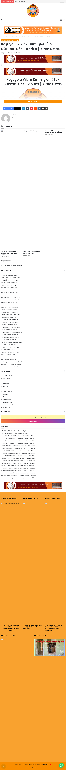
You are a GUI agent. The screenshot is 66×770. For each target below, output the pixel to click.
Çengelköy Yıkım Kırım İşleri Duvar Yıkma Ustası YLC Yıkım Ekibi (18, 443)
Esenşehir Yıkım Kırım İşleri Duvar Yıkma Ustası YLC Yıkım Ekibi (18, 458)
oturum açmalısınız (17, 265)
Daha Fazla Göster (33, 101)
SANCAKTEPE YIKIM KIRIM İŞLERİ (11, 312)
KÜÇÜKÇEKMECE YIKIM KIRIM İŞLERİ (12, 362)
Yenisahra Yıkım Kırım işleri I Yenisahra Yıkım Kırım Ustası (53, 131)
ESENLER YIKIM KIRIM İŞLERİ (9, 329)
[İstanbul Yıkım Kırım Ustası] (33, 10)
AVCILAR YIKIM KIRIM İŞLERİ (9, 282)
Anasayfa (4, 37)
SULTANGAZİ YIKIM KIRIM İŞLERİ (10, 352)
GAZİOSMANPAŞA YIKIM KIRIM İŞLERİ (12, 342)
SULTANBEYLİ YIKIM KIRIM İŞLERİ (11, 315)
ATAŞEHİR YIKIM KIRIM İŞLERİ (10, 280)
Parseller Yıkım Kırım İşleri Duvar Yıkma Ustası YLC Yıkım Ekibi (18, 455)
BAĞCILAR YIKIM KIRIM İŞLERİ (10, 285)
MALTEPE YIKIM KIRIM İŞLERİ (10, 307)
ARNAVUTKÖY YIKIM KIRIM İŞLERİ (11, 277)
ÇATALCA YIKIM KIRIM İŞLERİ (10, 367)
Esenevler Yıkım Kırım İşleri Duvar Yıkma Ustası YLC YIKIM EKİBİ (18, 460)
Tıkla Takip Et (33, 421)
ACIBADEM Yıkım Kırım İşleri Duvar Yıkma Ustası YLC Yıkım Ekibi (18, 448)
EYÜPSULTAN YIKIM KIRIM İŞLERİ (11, 337)
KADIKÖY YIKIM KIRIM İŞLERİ (9, 302)
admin (14, 115)
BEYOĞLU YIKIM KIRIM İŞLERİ (10, 324)
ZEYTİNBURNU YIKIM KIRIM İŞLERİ (11, 357)
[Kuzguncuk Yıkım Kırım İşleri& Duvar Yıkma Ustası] (33, 190)
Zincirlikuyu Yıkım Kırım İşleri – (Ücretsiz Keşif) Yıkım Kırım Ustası (18, 431)
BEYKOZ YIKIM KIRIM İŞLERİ (9, 295)
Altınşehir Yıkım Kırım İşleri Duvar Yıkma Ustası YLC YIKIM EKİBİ (18, 468)
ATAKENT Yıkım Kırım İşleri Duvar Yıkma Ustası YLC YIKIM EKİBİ (18, 465)
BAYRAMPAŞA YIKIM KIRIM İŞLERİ (11, 327)
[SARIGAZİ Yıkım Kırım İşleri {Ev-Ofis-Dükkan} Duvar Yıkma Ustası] (11, 190)
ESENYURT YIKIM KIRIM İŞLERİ (10, 334)
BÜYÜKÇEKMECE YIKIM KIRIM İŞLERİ (12, 332)
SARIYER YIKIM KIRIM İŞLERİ (9, 349)
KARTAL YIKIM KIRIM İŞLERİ (9, 305)
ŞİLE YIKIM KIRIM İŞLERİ (8, 354)
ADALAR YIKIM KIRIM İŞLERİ (9, 275)
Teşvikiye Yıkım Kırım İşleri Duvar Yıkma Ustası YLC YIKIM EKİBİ (18, 473)
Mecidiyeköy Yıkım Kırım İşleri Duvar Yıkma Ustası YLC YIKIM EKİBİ (19, 475)
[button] (61, 765)
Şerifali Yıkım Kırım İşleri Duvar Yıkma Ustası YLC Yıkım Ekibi (17, 450)
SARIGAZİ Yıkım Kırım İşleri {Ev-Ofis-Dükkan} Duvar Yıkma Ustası (10, 253)
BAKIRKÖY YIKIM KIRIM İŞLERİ (10, 287)
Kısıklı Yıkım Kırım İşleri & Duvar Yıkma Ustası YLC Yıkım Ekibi (29, 1)
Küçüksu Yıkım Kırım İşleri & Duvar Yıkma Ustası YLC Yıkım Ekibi (18, 438)
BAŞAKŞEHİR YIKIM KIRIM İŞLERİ (10, 290)
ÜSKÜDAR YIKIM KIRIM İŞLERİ (10, 322)
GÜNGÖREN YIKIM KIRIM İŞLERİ (10, 344)
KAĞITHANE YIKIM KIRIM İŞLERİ (10, 347)
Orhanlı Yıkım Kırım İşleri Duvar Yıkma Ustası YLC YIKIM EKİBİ (18, 470)
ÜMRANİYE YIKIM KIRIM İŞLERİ (10, 319)
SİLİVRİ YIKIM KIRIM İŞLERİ (9, 359)
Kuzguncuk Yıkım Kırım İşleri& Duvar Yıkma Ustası (31, 252)
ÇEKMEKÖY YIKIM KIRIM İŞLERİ (10, 300)
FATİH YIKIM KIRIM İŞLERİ (9, 339)
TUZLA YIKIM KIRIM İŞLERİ (9, 317)
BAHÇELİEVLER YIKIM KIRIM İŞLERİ (11, 364)
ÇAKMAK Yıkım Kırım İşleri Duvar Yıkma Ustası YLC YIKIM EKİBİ (18, 463)
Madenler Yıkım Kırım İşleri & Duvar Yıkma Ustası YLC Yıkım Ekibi (18, 453)
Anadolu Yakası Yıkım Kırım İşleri (16, 37)
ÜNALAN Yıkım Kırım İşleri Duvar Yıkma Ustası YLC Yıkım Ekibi (18, 440)
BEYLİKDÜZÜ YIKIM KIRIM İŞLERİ (11, 297)
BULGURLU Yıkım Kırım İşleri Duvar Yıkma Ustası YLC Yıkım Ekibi (18, 445)
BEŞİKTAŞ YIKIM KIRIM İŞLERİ (10, 292)
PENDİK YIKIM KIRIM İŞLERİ (9, 310)
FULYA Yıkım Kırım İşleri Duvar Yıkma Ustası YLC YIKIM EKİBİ (18, 478)
